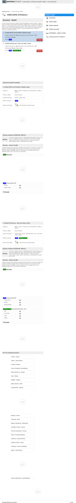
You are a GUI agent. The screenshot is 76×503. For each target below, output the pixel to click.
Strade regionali (53, 25)
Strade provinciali (54, 29)
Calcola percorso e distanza (57, 36)
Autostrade (52, 18)
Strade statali (52, 21)
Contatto (71, 502)
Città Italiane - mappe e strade (57, 33)
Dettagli (39, 39)
